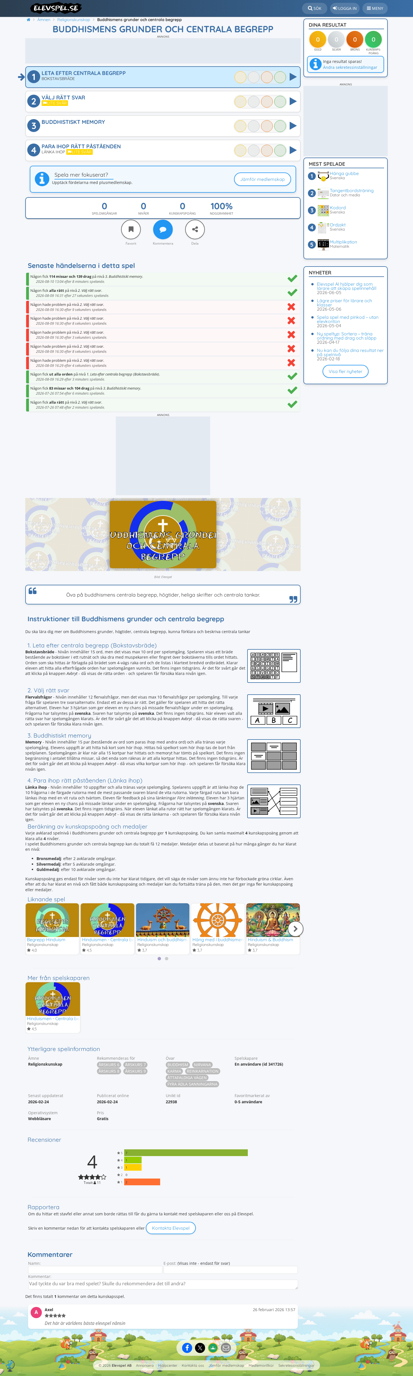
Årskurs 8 (109, 1071)
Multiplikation (343, 242)
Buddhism (177, 1064)
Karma (174, 1071)
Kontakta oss (193, 1365)
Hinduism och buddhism (162, 939)
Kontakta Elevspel (171, 1228)
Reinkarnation (203, 1071)
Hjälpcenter (167, 1365)
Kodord (338, 207)
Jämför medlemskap (262, 179)
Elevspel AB (121, 1365)
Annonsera (145, 1365)
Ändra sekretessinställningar (350, 67)
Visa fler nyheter (345, 371)
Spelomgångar (104, 213)
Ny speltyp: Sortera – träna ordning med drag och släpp (346, 336)
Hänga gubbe (344, 173)
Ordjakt (338, 225)
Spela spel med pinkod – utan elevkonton (347, 319)
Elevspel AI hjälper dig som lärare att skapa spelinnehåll (346, 286)
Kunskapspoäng (182, 213)
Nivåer (143, 213)
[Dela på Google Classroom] (213, 1348)
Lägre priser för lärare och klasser (344, 303)
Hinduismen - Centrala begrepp (114, 939)
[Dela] (195, 229)
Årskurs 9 (135, 1071)
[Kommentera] (163, 229)
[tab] (159, 958)
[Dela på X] (200, 1348)
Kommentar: (39, 1276)
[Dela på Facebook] (187, 1348)
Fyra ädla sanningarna (192, 1084)
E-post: (170, 1263)
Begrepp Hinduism (46, 939)
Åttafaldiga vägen (187, 1077)
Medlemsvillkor (261, 1365)
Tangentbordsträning (352, 190)
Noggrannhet (221, 213)
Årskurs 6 (109, 1064)
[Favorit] (131, 229)
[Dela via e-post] (226, 1348)
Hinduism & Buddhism (270, 939)
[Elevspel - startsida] (54, 8)
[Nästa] (295, 929)
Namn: (34, 1263)
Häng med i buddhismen (218, 939)
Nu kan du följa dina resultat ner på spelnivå (350, 352)
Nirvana (202, 1064)
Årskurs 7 (135, 1064)
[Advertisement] (163, 50)
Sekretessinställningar (296, 1365)
